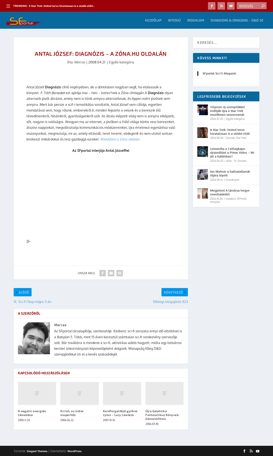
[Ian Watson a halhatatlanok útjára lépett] (202, 174)
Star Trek (241, 137)
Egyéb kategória (121, 62)
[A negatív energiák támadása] (37, 393)
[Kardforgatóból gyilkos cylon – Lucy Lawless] (122, 393)
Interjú (174, 20)
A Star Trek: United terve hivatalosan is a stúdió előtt (230, 131)
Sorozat (230, 137)
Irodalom (195, 20)
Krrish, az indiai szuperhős (72, 413)
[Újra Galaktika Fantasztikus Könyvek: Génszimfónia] (164, 393)
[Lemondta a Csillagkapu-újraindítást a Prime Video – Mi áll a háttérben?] (202, 151)
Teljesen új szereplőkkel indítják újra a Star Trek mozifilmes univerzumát (227, 110)
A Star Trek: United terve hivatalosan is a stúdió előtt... (62, 5)
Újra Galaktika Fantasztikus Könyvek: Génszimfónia (162, 414)
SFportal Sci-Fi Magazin (219, 73)
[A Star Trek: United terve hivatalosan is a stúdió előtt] (202, 132)
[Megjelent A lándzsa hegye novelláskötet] (202, 193)
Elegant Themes (37, 451)
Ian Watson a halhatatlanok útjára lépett (230, 173)
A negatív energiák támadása (32, 413)
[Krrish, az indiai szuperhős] (79, 393)
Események (232, 179)
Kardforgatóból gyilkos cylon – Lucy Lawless (120, 413)
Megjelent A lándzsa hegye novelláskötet (230, 192)
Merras (79, 62)
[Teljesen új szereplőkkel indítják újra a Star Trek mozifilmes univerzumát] (202, 110)
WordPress (74, 451)
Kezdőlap (153, 20)
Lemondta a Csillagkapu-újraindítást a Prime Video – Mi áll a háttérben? (232, 152)
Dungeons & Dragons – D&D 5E (237, 20)
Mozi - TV (231, 160)
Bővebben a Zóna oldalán (120, 139)
